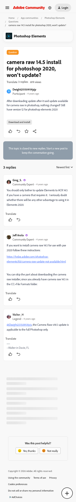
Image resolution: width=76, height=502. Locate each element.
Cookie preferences (17, 484)
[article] (38, 200)
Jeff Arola (18, 235)
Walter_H (18, 314)
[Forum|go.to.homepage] (29, 7)
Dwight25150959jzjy (24, 89)
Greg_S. (17, 180)
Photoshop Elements (55, 17)
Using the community (19, 477)
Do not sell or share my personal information (31, 490)
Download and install (19, 122)
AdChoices (17, 497)
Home (12, 17)
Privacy (53, 477)
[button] (7, 9)
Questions (13, 21)
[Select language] (50, 7)
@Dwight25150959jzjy (19, 324)
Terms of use (39, 477)
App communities (29, 17)
